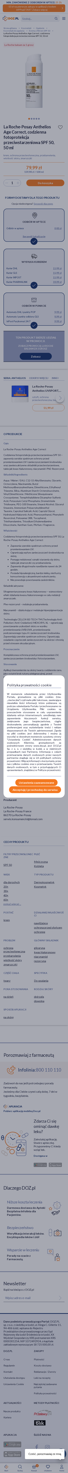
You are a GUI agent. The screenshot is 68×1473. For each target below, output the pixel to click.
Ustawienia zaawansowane (36, 782)
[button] (62, 1450)
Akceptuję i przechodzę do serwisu (35, 789)
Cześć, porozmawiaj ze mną (44, 1453)
